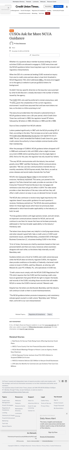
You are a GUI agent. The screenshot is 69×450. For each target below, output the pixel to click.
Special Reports (7, 426)
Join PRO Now (58, 6)
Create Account (58, 403)
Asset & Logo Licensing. (26, 329)
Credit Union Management (6, 401)
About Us (31, 400)
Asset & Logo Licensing (32, 407)
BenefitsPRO (29, 436)
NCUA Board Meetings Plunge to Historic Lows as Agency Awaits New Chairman (34, 351)
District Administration (33, 441)
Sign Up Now (52, 432)
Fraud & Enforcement (8, 418)
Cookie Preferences (55, 445)
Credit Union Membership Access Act (26, 136)
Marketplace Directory (18, 1)
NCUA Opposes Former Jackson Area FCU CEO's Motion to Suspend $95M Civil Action (32, 356)
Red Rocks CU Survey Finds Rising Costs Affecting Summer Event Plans (34, 342)
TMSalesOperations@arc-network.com (40, 327)
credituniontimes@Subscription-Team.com (15, 392)
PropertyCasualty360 (20, 436)
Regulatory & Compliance (6, 409)
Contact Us (31, 410)
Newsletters (48, 6)
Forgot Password (59, 405)
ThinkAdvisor (11, 436)
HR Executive (20, 441)
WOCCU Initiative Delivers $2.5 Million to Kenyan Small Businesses (35, 360)
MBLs (41, 80)
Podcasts (28, 1)
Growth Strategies (7, 405)
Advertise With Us (33, 403)
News (11, 30)
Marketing (5, 420)
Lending (4, 412)
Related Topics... (21, 314)
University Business (47, 441)
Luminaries (36, 1)
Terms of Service (46, 403)
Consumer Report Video (27, 177)
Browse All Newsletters (47, 437)
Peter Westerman (21, 43)
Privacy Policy (45, 406)
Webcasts (43, 1)
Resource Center (51, 1)
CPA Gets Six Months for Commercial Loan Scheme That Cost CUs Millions (34, 365)
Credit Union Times (36, 437)
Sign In (56, 400)
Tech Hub (5, 423)
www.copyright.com (50, 325)
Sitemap (17, 416)
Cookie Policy (45, 400)
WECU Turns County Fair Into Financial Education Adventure (33, 346)
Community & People (8, 415)
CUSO (15, 100)
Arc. (19, 445)
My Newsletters (58, 408)
